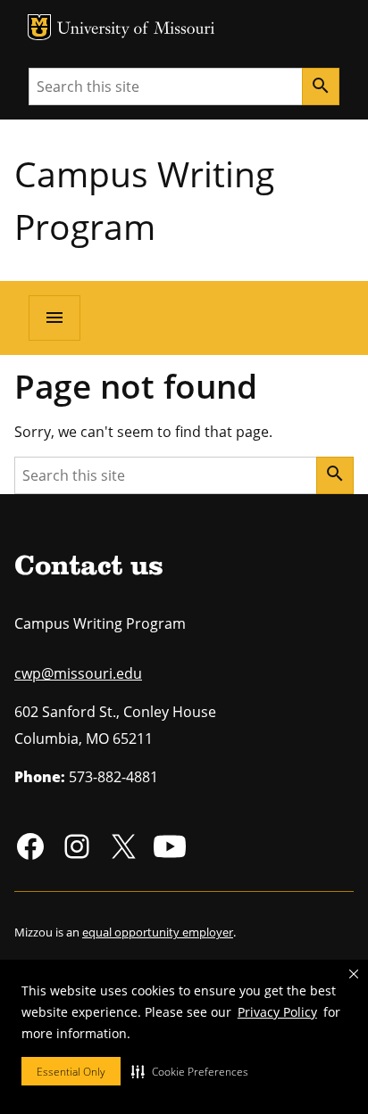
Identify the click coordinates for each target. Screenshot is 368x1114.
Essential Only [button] (71, 1071)
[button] (190, 1071)
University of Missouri (136, 30)
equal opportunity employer (157, 932)
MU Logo (39, 27)
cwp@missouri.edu (78, 673)
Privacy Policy (277, 1011)
